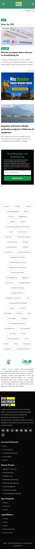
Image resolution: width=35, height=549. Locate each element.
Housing (22, 308)
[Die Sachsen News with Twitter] (3, 435)
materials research (23, 349)
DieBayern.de (8, 476)
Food (26, 339)
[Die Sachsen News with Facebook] (21, 430)
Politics (5, 503)
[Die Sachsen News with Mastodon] (30, 430)
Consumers (22, 232)
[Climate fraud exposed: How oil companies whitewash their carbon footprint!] (17, 113)
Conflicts (25, 247)
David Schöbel (12, 247)
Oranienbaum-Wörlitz (17, 257)
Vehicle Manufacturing (17, 262)
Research (8, 349)
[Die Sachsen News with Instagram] (12, 430)
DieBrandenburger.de (11, 483)
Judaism (28, 206)
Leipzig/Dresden (24, 283)
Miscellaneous (10, 328)
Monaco (6, 206)
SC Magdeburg (11, 278)
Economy (5, 28)
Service (5, 519)
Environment (7, 106)
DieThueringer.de (9, 487)
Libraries (25, 242)
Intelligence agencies (13, 298)
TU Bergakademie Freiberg (17, 303)
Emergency (27, 344)
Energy (23, 334)
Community (7, 457)
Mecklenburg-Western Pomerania (17, 227)
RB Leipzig (7, 313)
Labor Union (9, 283)
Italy (29, 313)
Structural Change (23, 237)
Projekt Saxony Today (10, 369)
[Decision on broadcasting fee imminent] (17, 36)
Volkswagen (12, 318)
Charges (24, 318)
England (12, 222)
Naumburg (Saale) (17, 273)
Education (8, 252)
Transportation (12, 242)
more (25, 141)
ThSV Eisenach (25, 328)
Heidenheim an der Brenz (17, 267)
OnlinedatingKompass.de (12, 494)
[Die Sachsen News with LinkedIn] (7, 430)
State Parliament (13, 339)
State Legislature (13, 211)
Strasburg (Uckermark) (17, 323)
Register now (17, 178)
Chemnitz (8, 237)
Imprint (5, 526)
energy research (17, 293)
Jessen (12, 308)
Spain (11, 232)
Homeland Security (17, 288)
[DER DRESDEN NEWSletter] (17, 86)
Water (6, 344)
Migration (25, 278)
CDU (27, 298)
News (3, 20)
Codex (5, 522)
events (5, 460)
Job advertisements (10, 453)
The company (8, 450)
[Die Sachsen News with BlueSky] (26, 430)
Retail (26, 211)
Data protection (9, 529)
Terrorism (12, 334)
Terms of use (7, 533)
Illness (16, 344)
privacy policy (10, 168)
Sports (5, 510)
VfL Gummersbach (23, 252)
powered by (27, 11)
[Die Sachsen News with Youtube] (17, 430)
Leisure (23, 222)
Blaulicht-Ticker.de (10, 469)
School (10, 217)
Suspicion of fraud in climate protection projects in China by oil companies (17, 129)
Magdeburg (23, 217)
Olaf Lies (19, 313)
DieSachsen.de (8, 473)
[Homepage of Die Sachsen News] (3, 430)
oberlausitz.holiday (9, 490)
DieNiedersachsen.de (10, 480)
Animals (17, 206)
